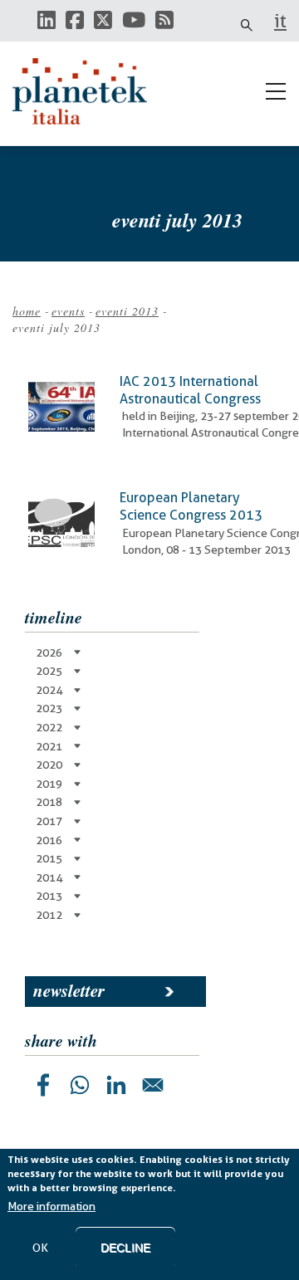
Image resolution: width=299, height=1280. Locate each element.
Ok (40, 1247)
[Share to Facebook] (43, 1085)
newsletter (69, 990)
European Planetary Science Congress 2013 (191, 506)
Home (26, 311)
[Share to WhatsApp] (79, 1085)
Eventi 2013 (127, 311)
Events (68, 311)
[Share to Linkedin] (116, 1085)
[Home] (87, 91)
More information (51, 1206)
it (280, 21)
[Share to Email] (152, 1085)
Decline (125, 1247)
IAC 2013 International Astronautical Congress (190, 390)
